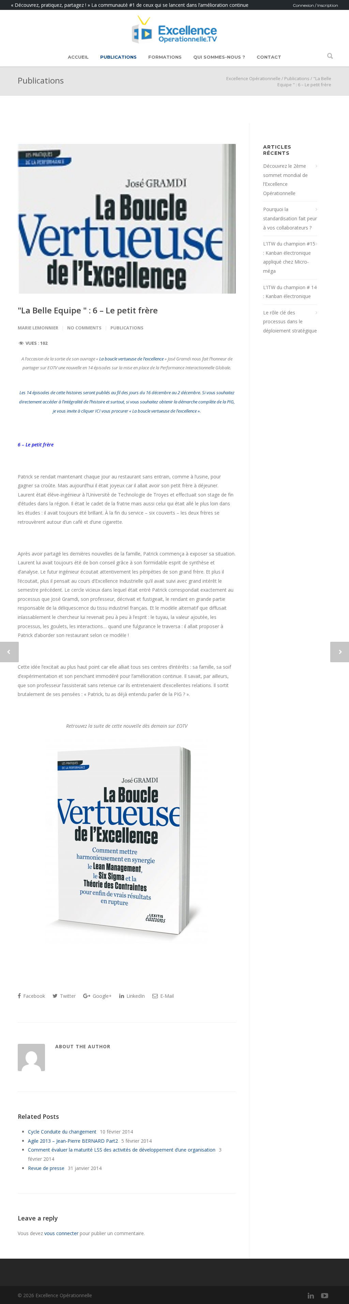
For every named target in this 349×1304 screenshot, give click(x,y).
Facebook (33, 996)
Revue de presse (46, 1168)
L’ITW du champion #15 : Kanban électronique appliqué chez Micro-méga (289, 257)
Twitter (67, 996)
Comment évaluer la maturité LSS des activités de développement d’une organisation (121, 1149)
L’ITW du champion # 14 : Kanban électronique (290, 292)
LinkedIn (135, 996)
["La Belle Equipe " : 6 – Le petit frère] (127, 219)
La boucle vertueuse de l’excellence (131, 359)
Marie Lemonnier (38, 328)
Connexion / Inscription (315, 5)
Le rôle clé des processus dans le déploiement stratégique (290, 321)
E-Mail (166, 996)
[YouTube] (324, 1295)
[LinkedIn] (311, 1295)
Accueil (78, 57)
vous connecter (61, 1233)
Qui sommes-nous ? (219, 57)
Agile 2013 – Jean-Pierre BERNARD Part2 (73, 1141)
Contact (269, 57)
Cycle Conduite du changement (62, 1131)
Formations (165, 57)
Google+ (101, 996)
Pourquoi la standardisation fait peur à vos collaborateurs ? (290, 218)
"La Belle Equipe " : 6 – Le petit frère (88, 310)
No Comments (84, 328)
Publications (118, 57)
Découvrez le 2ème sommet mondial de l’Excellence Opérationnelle (285, 179)
